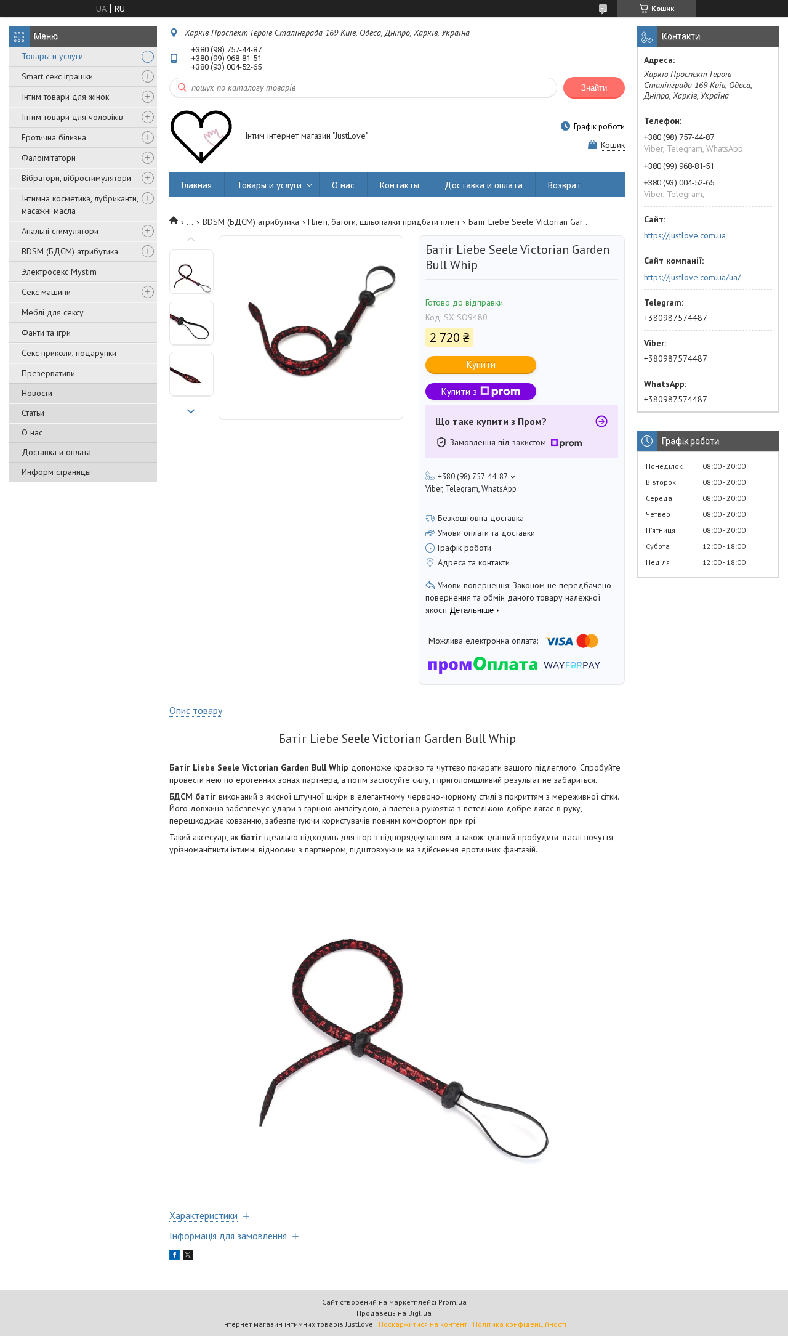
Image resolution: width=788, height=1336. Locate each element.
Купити (481, 364)
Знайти (594, 87)
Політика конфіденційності (519, 1324)
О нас (32, 432)
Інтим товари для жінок (65, 96)
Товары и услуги (52, 56)
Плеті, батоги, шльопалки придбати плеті (383, 221)
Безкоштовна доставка (481, 518)
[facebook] (174, 1256)
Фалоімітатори (49, 157)
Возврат (564, 185)
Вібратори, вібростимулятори (76, 178)
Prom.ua (452, 1301)
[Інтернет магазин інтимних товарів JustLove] (201, 137)
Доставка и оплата (56, 452)
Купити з (459, 391)
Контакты (399, 185)
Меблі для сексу (53, 312)
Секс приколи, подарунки (69, 352)
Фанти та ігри (46, 332)
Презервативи (48, 373)
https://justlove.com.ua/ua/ (692, 277)
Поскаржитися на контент (423, 1324)
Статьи (33, 412)
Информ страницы (56, 471)
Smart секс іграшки (57, 76)
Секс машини (46, 292)
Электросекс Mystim (59, 271)
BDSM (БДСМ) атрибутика (70, 251)
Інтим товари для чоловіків (72, 117)
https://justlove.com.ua (685, 235)
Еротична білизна (54, 137)
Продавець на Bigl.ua (394, 1313)
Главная (197, 185)
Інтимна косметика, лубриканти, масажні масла (80, 204)
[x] (188, 1256)
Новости (37, 393)
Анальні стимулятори (60, 231)
